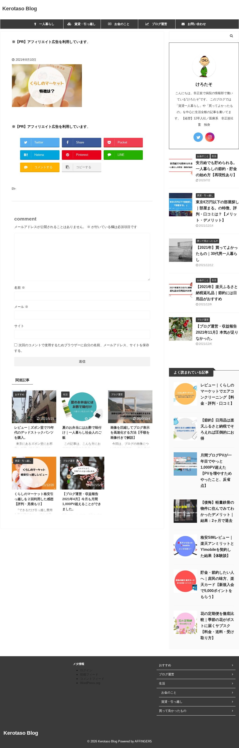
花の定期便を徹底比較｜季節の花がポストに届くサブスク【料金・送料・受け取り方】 (217, 626)
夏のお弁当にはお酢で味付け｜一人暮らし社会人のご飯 (82, 432)
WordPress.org (90, 683)
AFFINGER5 (143, 741)
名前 (19, 287)
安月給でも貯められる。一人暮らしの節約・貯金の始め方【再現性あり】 (216, 169)
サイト (19, 326)
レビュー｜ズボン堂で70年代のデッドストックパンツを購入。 (34, 432)
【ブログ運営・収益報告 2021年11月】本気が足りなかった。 (217, 332)
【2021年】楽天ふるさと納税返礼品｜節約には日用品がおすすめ (217, 293)
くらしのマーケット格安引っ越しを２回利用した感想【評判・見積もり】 (33, 499)
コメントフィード (92, 678)
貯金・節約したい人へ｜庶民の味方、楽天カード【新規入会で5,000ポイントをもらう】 (217, 584)
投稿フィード (89, 674)
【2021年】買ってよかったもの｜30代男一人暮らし (217, 254)
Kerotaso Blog (19, 8)
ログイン (86, 670)
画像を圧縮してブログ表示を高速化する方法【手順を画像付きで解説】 (130, 432)
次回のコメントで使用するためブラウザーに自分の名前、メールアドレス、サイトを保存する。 (81, 348)
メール (21, 307)
